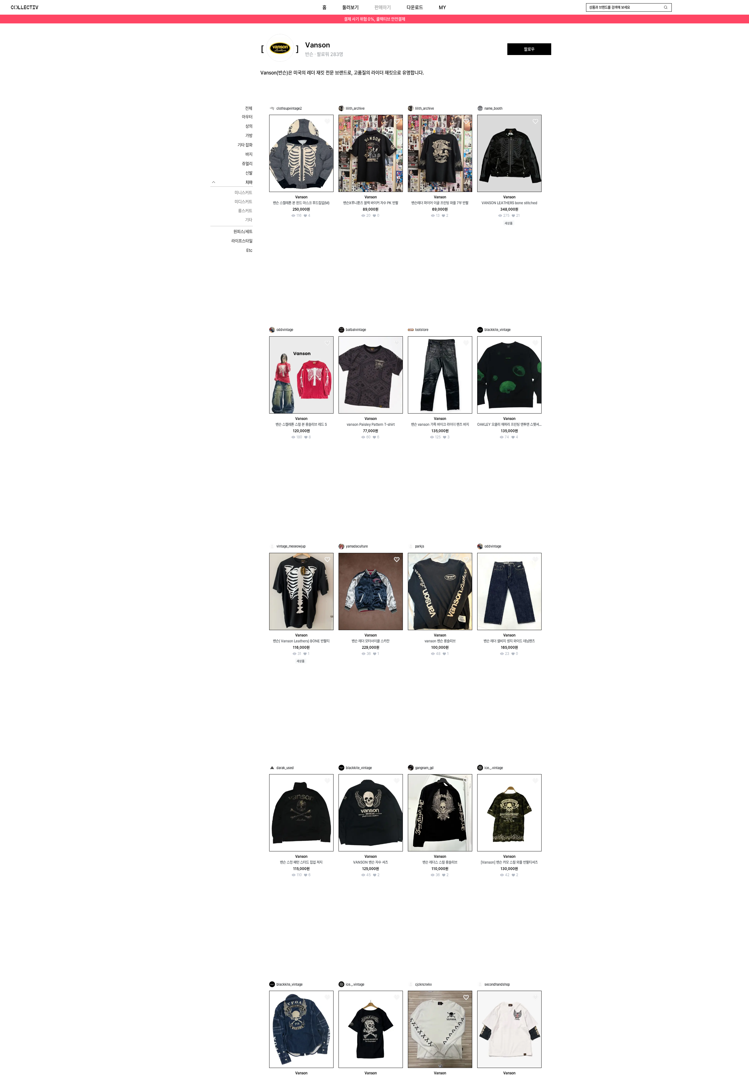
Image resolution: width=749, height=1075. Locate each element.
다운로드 (415, 7)
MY (442, 7)
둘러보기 (350, 7)
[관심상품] (327, 122)
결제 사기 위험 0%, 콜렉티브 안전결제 (374, 19)
